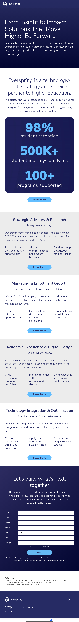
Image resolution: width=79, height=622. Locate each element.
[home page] (17, 4)
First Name (8, 513)
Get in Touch (39, 199)
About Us (7, 608)
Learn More (39, 267)
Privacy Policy (27, 608)
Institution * (8, 528)
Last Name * (9, 518)
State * (7, 533)
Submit (39, 552)
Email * (7, 523)
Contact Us (19, 608)
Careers (13, 608)
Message (8, 543)
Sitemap (34, 608)
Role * (7, 538)
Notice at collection (31, 620)
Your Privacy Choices (43, 620)
